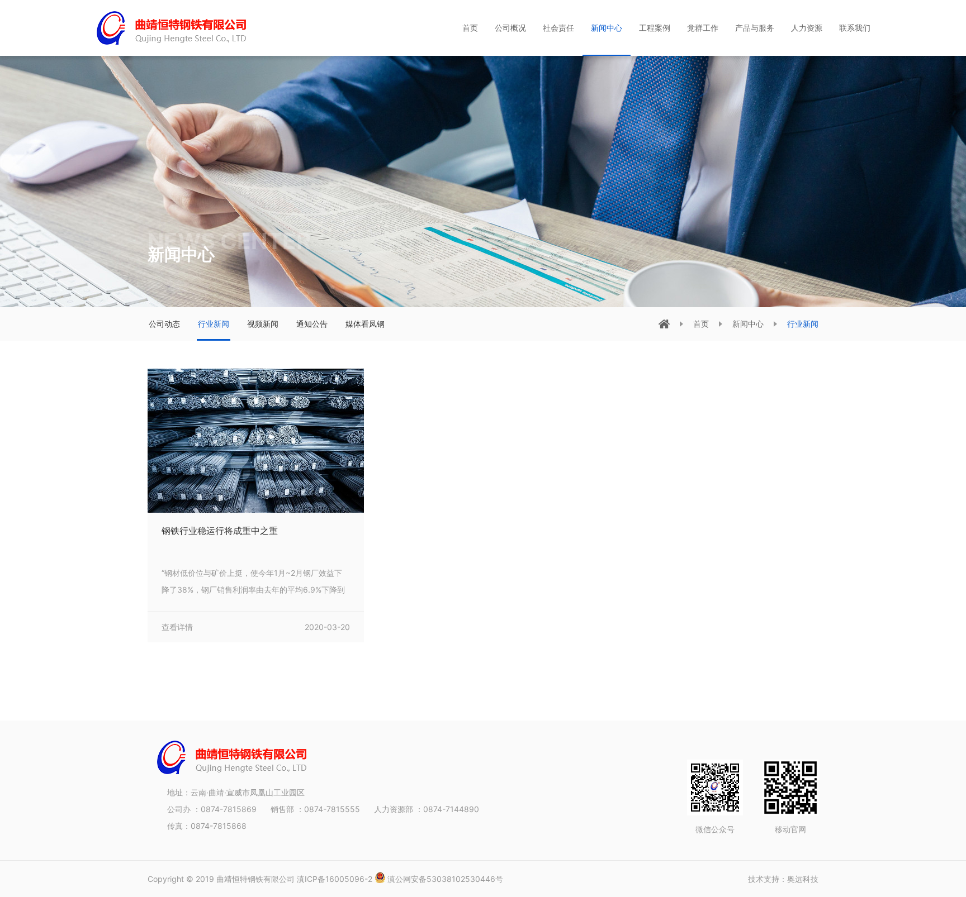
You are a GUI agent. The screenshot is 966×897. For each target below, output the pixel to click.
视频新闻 (262, 323)
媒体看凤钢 (365, 323)
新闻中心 (748, 323)
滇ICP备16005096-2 (336, 879)
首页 (701, 323)
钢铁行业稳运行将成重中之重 (220, 530)
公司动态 (164, 323)
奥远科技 (802, 879)
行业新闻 (213, 323)
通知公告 (312, 323)
